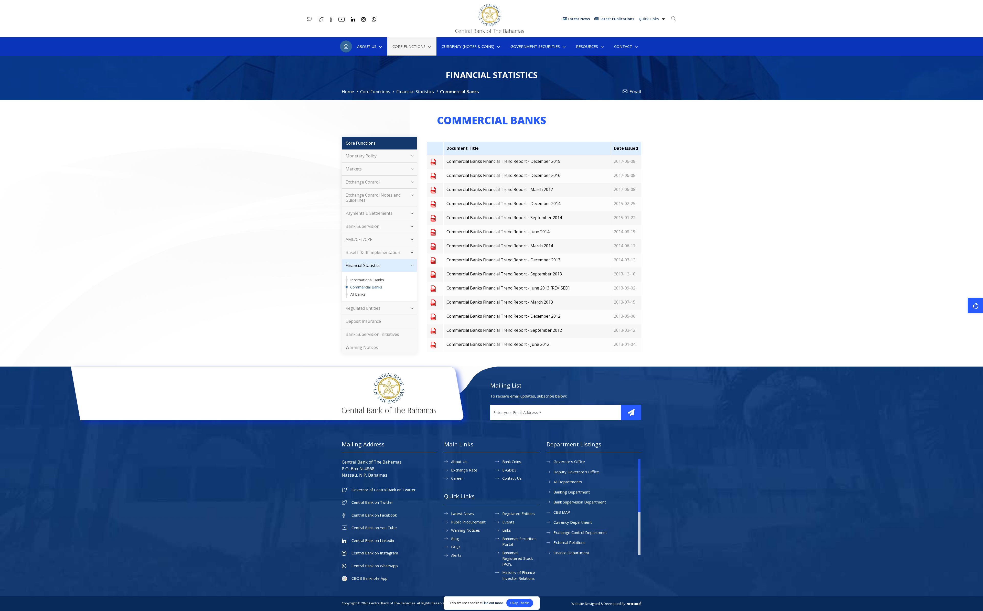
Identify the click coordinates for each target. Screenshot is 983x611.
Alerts (456, 555)
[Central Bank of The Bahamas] (489, 31)
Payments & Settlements (369, 213)
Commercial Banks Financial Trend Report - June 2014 (497, 231)
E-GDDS (509, 470)
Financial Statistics (415, 91)
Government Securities (535, 46)
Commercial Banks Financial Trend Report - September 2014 (504, 217)
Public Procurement (468, 521)
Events (508, 521)
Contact (623, 46)
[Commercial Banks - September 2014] (433, 218)
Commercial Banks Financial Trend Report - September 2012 (504, 330)
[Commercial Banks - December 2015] (433, 161)
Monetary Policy (361, 156)
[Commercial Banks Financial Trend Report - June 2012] (433, 344)
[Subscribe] (631, 412)
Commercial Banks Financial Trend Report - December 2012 (503, 316)
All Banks (358, 294)
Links (506, 530)
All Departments (567, 481)
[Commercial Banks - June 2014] (433, 232)
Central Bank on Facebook (374, 515)
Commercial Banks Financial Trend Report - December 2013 (503, 260)
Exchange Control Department (580, 532)
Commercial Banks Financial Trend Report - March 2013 (499, 302)
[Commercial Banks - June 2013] (433, 288)
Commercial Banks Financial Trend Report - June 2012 (497, 344)
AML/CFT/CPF (359, 239)
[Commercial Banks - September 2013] (433, 274)
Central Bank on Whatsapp (374, 565)
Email (635, 91)
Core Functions (408, 46)
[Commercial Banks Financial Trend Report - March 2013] (433, 302)
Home (346, 46)
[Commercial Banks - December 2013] (433, 260)
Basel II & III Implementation (373, 252)
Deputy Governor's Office (576, 471)
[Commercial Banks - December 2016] (433, 175)
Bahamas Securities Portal (519, 541)
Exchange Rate (464, 470)
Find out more (493, 603)
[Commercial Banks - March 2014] (433, 246)
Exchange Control (363, 182)
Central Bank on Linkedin (372, 540)
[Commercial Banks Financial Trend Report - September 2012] (433, 330)
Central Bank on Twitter (372, 502)
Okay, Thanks (519, 603)
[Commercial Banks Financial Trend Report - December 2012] (433, 316)
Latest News (578, 18)
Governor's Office (569, 461)
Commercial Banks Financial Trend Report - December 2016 (503, 175)
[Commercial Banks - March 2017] (433, 190)
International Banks (367, 279)
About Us (366, 46)
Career (457, 478)
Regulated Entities (363, 308)
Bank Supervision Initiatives (372, 334)
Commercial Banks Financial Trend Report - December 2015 (503, 161)
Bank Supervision (362, 226)
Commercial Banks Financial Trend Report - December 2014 (503, 203)
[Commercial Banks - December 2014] (433, 204)
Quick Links (649, 18)
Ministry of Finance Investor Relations (518, 575)
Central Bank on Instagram (374, 553)
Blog (455, 538)
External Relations (569, 542)
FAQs (456, 546)
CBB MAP (561, 512)
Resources (587, 46)
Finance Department (571, 552)
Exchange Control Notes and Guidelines (373, 197)
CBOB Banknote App (369, 578)
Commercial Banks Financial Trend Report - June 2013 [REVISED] (508, 288)
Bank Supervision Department (579, 502)
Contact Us (512, 478)
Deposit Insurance (363, 321)
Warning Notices (362, 347)
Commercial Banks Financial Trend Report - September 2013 (504, 274)
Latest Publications (616, 18)
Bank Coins (511, 461)
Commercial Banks (366, 287)
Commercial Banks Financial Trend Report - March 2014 (499, 246)
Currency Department (572, 522)
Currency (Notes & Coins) (468, 46)
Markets (354, 169)
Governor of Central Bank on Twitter (383, 489)
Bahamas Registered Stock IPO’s (517, 558)
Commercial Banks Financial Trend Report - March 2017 (499, 189)
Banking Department (571, 492)
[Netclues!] (634, 603)
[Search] (673, 18)
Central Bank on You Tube (374, 527)
